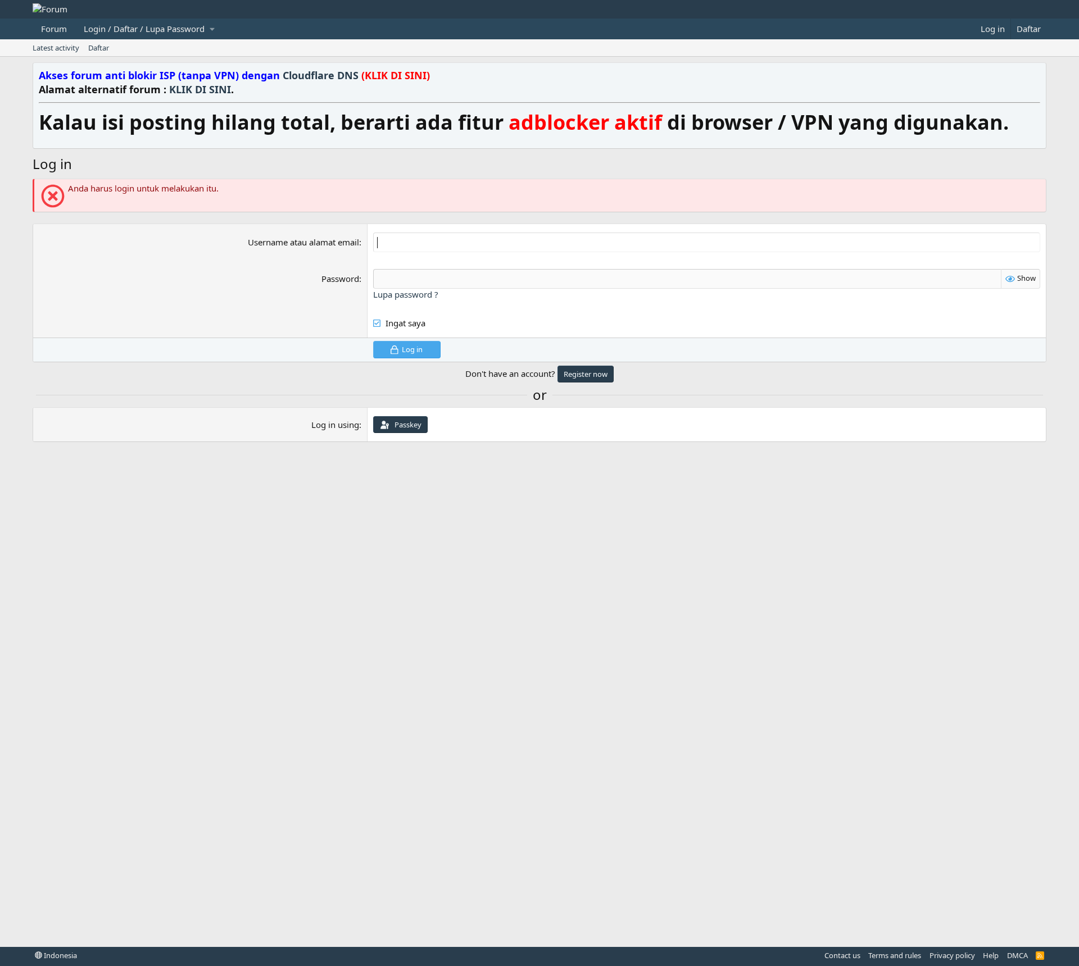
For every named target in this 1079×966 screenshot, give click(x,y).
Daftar (98, 48)
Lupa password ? (405, 294)
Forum (54, 28)
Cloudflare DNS (356, 75)
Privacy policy (952, 955)
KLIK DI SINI (200, 89)
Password (340, 278)
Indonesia (59, 955)
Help (991, 955)
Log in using (335, 424)
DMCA (1017, 955)
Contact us (842, 955)
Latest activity (56, 48)
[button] (149, 29)
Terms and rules (894, 955)
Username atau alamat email (303, 242)
